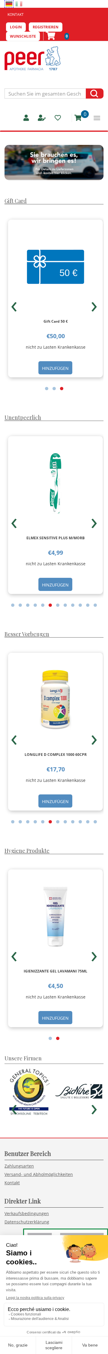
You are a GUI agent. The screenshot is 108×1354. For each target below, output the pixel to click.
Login (16, 27)
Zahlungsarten (19, 1166)
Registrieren (45, 27)
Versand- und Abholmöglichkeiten (38, 1174)
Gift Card (15, 200)
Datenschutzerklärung (26, 1222)
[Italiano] (19, 3)
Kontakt (16, 14)
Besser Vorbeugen (26, 634)
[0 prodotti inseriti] (76, 117)
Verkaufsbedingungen (26, 1213)
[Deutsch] (9, 4)
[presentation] (13, 304)
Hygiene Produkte (27, 850)
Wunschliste (23, 36)
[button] (46, 388)
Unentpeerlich (22, 417)
